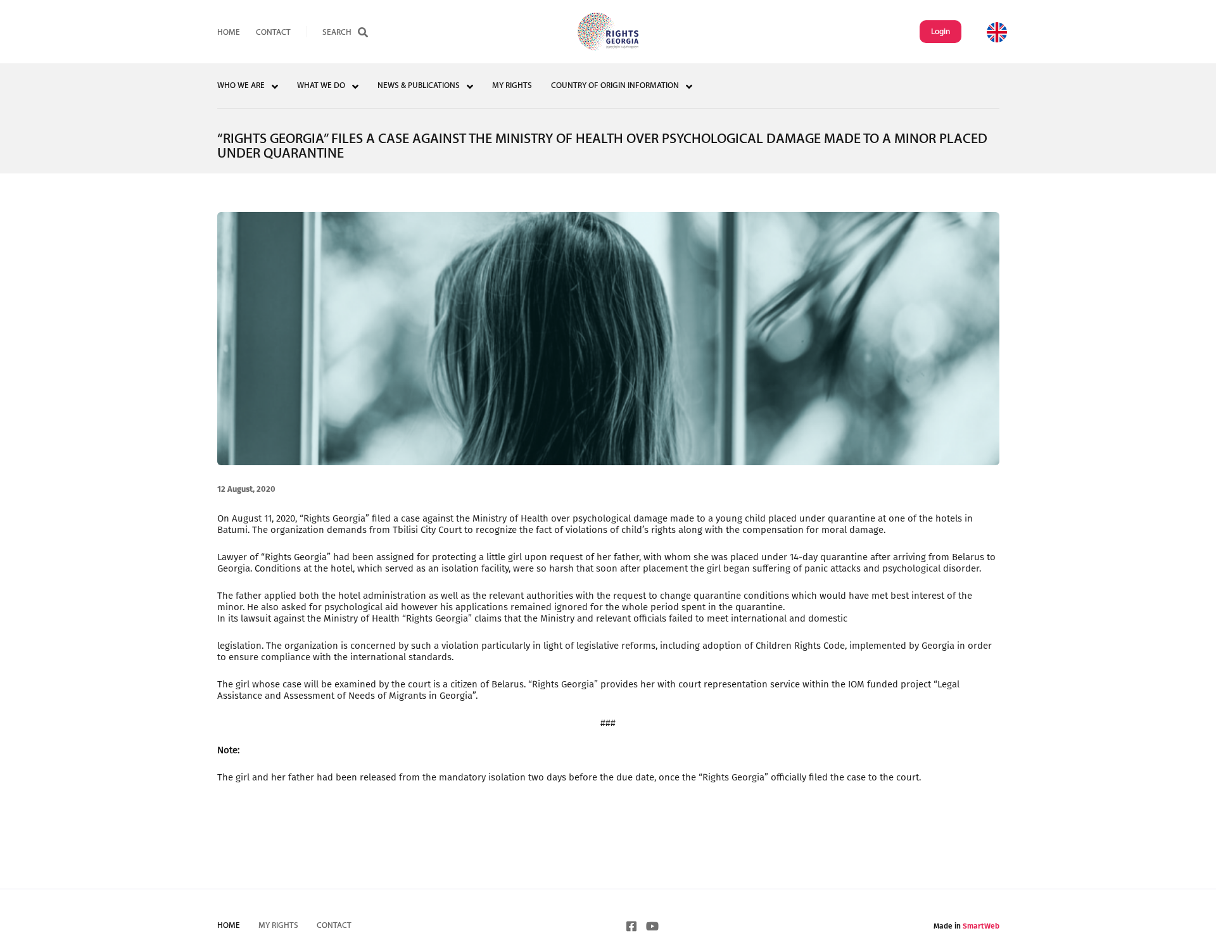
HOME (228, 32)
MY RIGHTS (512, 86)
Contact (273, 32)
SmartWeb (981, 926)
